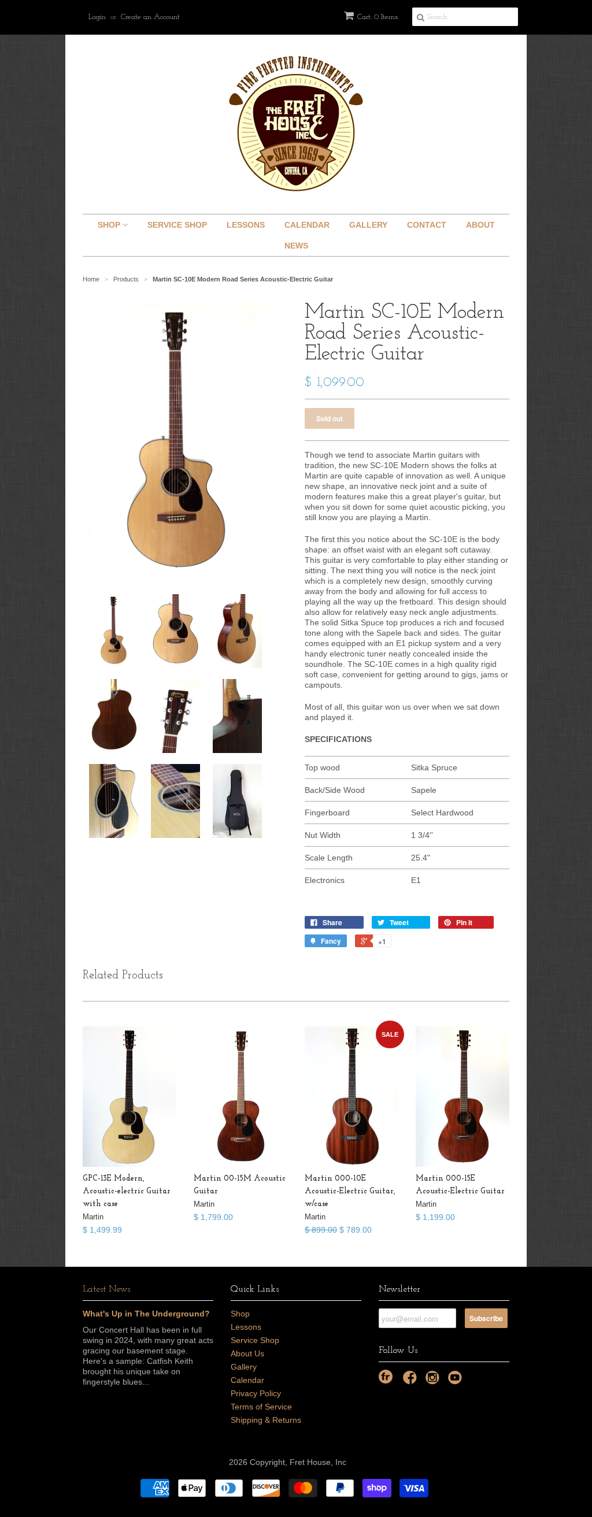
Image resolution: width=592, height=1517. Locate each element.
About (480, 224)
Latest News (106, 1289)
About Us (247, 1353)
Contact (426, 224)
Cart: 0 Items (377, 17)
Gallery (368, 224)
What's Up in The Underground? (146, 1313)
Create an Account (150, 17)
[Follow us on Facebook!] (411, 1381)
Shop (110, 224)
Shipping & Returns (266, 1420)
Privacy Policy (256, 1393)
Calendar (307, 224)
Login (97, 17)
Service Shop (177, 224)
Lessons (246, 224)
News (296, 245)
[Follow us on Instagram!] (434, 1381)
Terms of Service (261, 1406)
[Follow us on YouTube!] (456, 1381)
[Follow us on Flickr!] (386, 1377)
